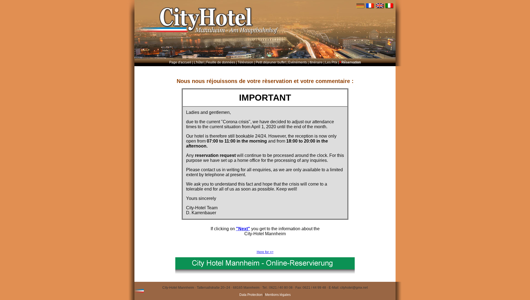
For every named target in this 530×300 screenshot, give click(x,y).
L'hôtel (199, 62)
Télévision (245, 62)
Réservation (351, 62)
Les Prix (331, 62)
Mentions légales (278, 295)
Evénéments (297, 62)
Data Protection (251, 295)
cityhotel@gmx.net (354, 288)
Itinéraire (316, 62)
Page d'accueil (180, 62)
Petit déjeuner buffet (271, 62)
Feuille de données (220, 62)
